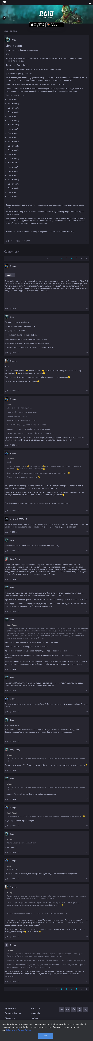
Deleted (13, 945)
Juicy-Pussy (15, 559)
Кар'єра (34, 1018)
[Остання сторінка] (86, 258)
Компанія (35, 1013)
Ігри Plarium (10, 1008)
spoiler (9, 275)
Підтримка (10, 1018)
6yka (14, 40)
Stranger (13, 266)
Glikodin (13, 361)
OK (45, 1035)
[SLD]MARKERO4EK (18, 519)
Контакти (35, 1008)
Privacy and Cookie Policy (18, 1030)
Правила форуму (13, 1013)
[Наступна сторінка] (81, 258)
